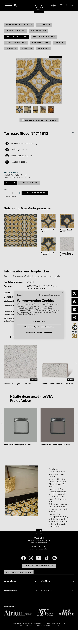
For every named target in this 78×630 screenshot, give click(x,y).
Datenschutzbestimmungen (50, 295)
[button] (21, 295)
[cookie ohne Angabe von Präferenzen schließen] (62, 292)
